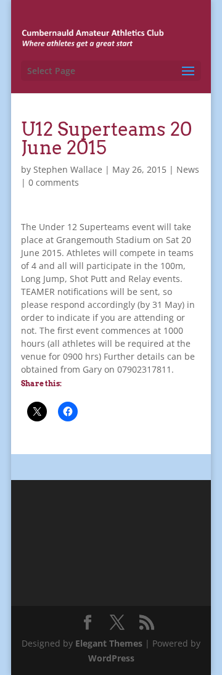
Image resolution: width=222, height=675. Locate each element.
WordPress (111, 658)
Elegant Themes (108, 643)
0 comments (53, 182)
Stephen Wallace (67, 169)
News (187, 169)
